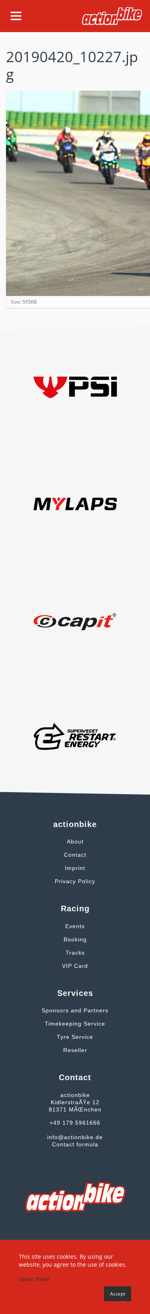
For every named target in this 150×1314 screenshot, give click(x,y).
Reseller (75, 1050)
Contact (75, 855)
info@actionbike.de (75, 1137)
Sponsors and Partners (75, 1010)
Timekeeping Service (75, 1023)
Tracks (75, 952)
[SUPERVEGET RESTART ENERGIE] (75, 735)
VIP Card (75, 966)
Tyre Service (75, 1037)
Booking (75, 939)
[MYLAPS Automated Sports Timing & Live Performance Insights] (75, 503)
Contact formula (75, 1144)
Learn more (34, 1279)
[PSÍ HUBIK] (75, 386)
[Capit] (75, 619)
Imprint (75, 868)
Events (75, 926)
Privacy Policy (75, 881)
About (75, 841)
